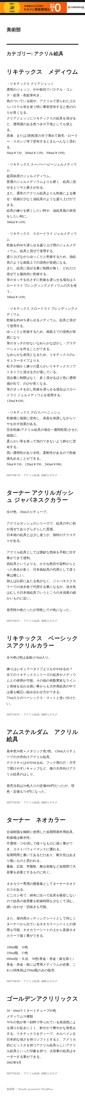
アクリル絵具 (32, 475)
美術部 (14, 29)
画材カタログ (49, 475)
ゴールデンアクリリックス (42, 998)
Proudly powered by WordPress (35, 1089)
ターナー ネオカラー (36, 819)
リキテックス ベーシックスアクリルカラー (42, 641)
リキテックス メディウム (42, 71)
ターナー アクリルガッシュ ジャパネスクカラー (40, 496)
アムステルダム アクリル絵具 (42, 735)
